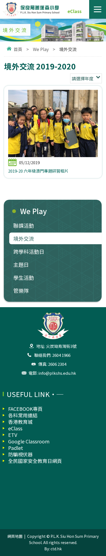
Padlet (15, 447)
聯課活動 (23, 225)
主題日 (21, 264)
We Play (41, 49)
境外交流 (23, 238)
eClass (74, 11)
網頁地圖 (15, 536)
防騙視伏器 (20, 454)
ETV (12, 434)
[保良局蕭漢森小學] (53, 9)
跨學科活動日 (28, 251)
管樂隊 (21, 290)
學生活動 (23, 277)
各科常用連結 (23, 415)
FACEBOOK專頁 (25, 408)
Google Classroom (28, 441)
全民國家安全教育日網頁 (35, 460)
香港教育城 (20, 421)
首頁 (18, 49)
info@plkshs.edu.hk (57, 373)
